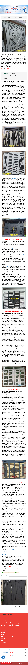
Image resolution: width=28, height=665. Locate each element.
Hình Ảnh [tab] (5, 78)
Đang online (3, 630)
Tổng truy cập (3, 642)
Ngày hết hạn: (7, 652)
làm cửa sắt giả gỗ (9, 248)
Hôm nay (2, 634)
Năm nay (2, 640)
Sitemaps (3, 644)
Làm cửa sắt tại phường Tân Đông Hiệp (14, 606)
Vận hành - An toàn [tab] (7, 75)
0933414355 (5, 663)
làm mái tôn (8, 266)
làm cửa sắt (20, 106)
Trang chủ (4, 17)
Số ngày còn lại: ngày (7, 655)
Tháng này (3, 638)
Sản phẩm (10, 17)
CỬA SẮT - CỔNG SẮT (18, 17)
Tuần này (2, 636)
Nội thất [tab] (13, 73)
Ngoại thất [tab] (5, 73)
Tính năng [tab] (17, 75)
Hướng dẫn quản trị (6, 649)
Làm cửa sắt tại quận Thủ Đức (14, 549)
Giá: (4, 68)
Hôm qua (3, 632)
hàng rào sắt (13, 178)
